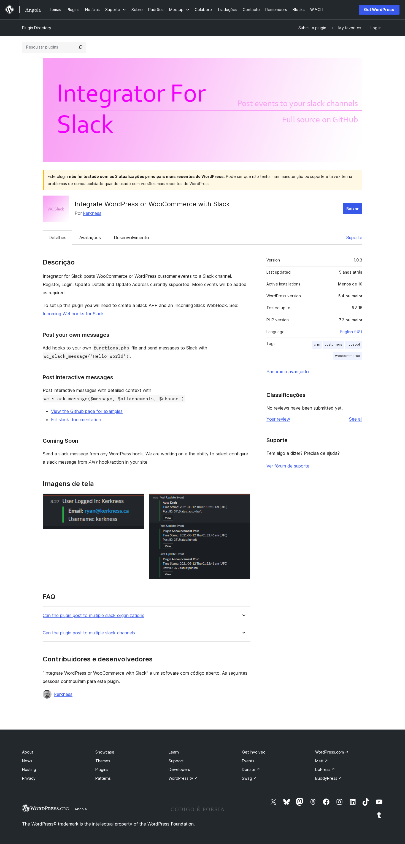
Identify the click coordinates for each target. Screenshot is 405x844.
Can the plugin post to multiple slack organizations (93, 615)
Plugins (101, 769)
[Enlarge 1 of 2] (137, 501)
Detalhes (57, 237)
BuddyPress (328, 778)
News (27, 760)
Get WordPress (379, 9)
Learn (174, 752)
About (27, 752)
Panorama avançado (287, 371)
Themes (102, 760)
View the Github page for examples (87, 411)
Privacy (29, 778)
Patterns (103, 778)
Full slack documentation (76, 419)
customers (333, 344)
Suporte (354, 237)
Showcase (104, 752)
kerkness (92, 213)
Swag (249, 778)
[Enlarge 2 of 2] (243, 501)
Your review (278, 419)
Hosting (29, 769)
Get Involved (254, 752)
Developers (179, 769)
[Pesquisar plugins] (80, 47)
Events (248, 760)
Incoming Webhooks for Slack (73, 313)
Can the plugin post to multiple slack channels (89, 632)
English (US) (351, 331)
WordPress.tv (183, 778)
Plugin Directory (36, 27)
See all (355, 419)
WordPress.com (332, 752)
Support (176, 760)
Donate (251, 769)
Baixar (352, 208)
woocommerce (347, 356)
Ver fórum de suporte (287, 466)
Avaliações (90, 237)
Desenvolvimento (131, 237)
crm (317, 344)
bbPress (325, 769)
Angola (81, 809)
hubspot (353, 344)
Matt (321, 760)
